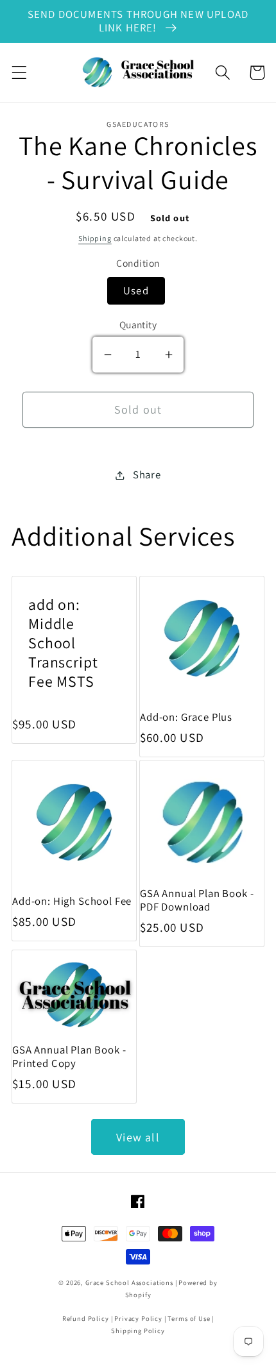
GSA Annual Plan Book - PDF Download (197, 900)
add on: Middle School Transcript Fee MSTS (63, 643)
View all (138, 1137)
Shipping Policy (138, 1330)
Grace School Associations (129, 1282)
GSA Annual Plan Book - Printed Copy (69, 1056)
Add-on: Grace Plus (186, 717)
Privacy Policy (138, 1318)
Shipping (95, 238)
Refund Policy (85, 1318)
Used (136, 290)
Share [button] (146, 474)
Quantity (138, 324)
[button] (20, 73)
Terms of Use (189, 1318)
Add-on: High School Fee (72, 901)
